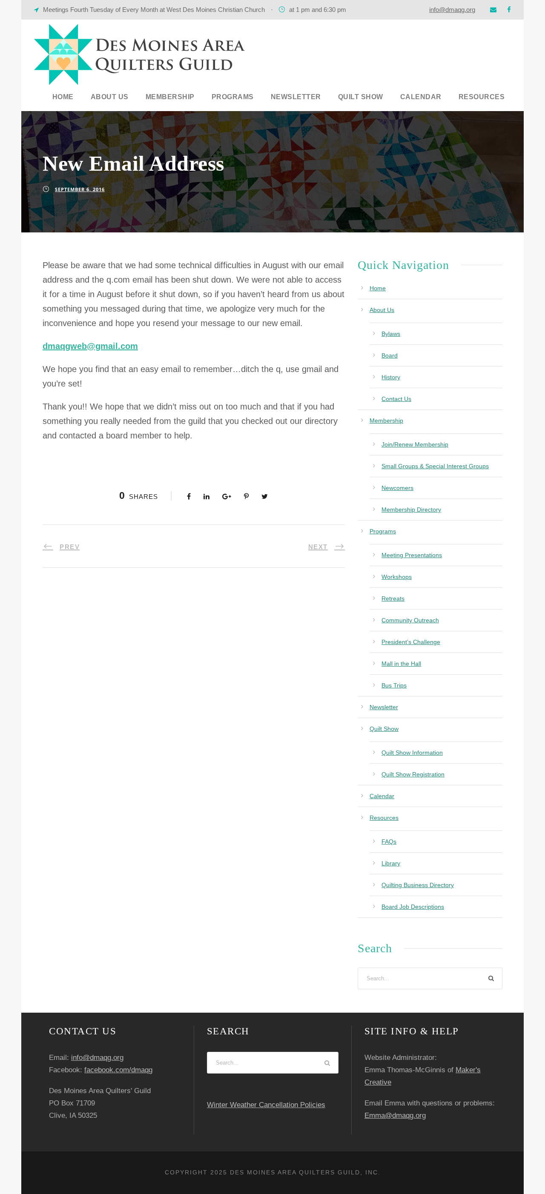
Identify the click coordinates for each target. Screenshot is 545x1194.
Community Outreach (410, 620)
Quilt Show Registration (413, 774)
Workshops (397, 576)
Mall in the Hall (401, 663)
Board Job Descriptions (413, 906)
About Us (110, 96)
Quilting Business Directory (418, 885)
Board (390, 355)
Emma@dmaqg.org (395, 1115)
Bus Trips (394, 685)
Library (391, 863)
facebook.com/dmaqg (118, 1070)
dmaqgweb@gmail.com (90, 346)
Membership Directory (411, 509)
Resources (482, 96)
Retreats (393, 598)
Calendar (421, 96)
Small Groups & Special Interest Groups (435, 466)
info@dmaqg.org (452, 9)
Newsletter (296, 96)
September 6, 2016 (80, 189)
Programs (233, 96)
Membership (170, 96)
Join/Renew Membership (415, 444)
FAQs (389, 841)
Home (63, 96)
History (391, 377)
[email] (493, 9)
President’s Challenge (411, 642)
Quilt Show (360, 96)
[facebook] (509, 9)
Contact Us (396, 398)
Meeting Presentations (412, 555)
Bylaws (391, 333)
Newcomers (397, 487)
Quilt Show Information (412, 752)
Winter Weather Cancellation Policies (266, 1105)
